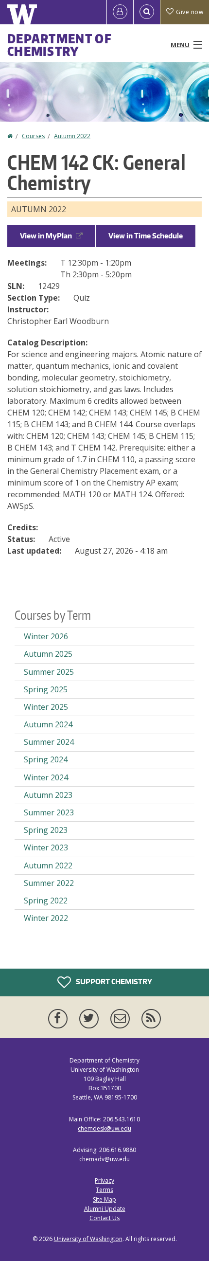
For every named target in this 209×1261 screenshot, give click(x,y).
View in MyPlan (46, 236)
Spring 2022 (46, 900)
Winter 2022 (46, 918)
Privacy (104, 1180)
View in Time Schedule (145, 236)
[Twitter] (91, 1018)
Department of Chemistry (59, 44)
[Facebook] (59, 1018)
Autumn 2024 (48, 724)
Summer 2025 (49, 672)
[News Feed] (151, 1018)
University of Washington (88, 1239)
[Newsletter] (122, 1018)
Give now (189, 12)
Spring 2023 (46, 830)
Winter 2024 (46, 777)
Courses (33, 136)
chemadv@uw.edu (104, 1159)
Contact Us (104, 1218)
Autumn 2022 (72, 136)
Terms (104, 1190)
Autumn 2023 (48, 795)
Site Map (104, 1199)
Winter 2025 (46, 707)
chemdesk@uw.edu (104, 1128)
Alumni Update (104, 1209)
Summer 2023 (49, 812)
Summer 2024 (49, 742)
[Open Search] (147, 12)
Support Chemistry (113, 981)
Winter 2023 (46, 847)
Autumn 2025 (48, 654)
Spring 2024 (46, 759)
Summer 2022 (49, 883)
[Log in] (120, 12)
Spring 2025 (46, 689)
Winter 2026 (46, 636)
